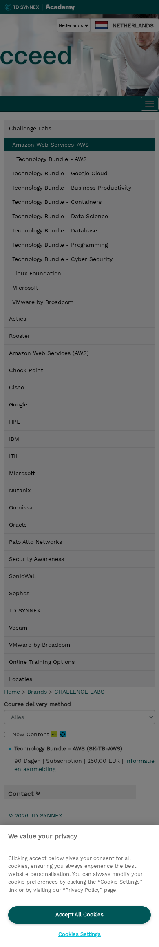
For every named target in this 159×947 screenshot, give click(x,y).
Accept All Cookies (79, 914)
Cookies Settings (79, 934)
